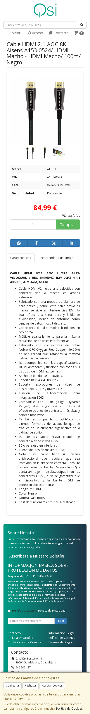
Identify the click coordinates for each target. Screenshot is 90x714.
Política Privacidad (20, 638)
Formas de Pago (60, 642)
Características (20, 258)
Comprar (67, 224)
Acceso (37, 33)
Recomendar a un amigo (55, 258)
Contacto (61, 33)
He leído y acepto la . (39, 610)
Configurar (12, 685)
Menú (16, 33)
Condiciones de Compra (25, 642)
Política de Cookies (69, 708)
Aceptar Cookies (52, 685)
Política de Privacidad (53, 601)
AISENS (52, 169)
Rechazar (30, 685)
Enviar (60, 621)
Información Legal (61, 633)
